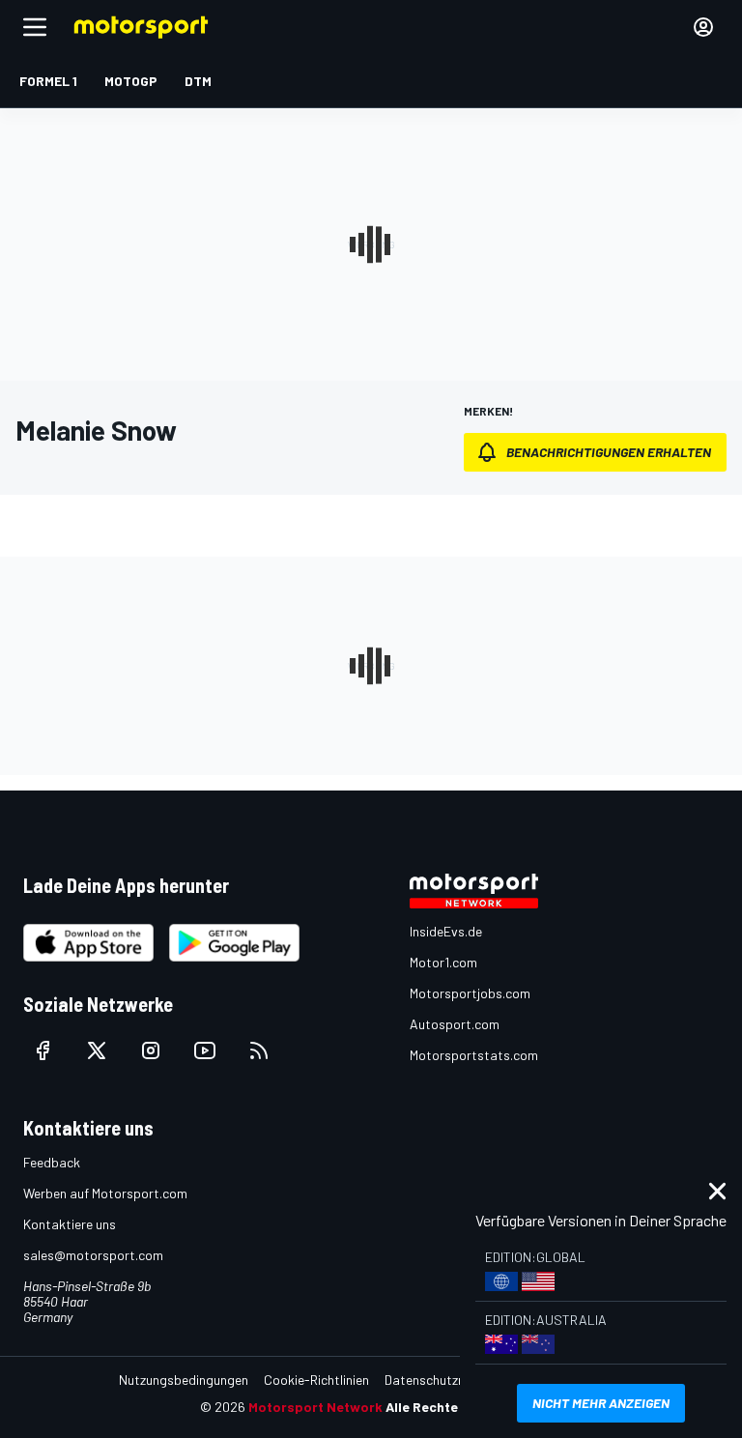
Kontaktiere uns (69, 1224)
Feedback (51, 1162)
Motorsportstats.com (474, 1055)
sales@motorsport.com (93, 1255)
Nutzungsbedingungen (183, 1379)
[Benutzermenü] (703, 27)
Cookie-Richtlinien (316, 1379)
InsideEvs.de (446, 931)
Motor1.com (443, 962)
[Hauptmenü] (34, 27)
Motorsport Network (315, 1406)
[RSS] (259, 1050)
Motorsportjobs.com (470, 993)
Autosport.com (454, 1024)
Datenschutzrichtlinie (446, 1379)
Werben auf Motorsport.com (105, 1193)
